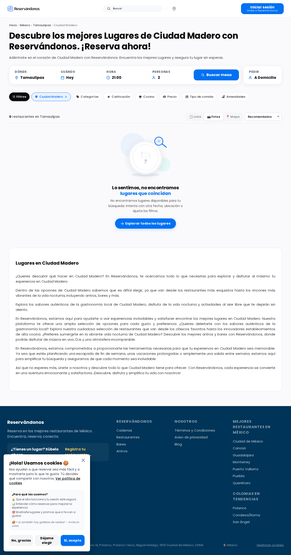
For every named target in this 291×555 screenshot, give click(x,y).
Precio (172, 97)
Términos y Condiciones (195, 430)
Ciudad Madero (51, 97)
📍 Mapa (233, 117)
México (25, 25)
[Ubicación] (174, 8)
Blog (178, 444)
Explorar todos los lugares (148, 223)
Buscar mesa (219, 74)
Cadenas (124, 430)
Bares (121, 444)
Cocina (148, 97)
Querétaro (242, 483)
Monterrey (241, 462)
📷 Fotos (213, 117)
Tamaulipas (42, 25)
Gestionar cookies (270, 545)
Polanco (239, 508)
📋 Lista (195, 117)
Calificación (121, 97)
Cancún (239, 448)
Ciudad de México (248, 441)
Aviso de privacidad (191, 437)
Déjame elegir (47, 540)
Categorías (89, 97)
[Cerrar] (83, 460)
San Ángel (241, 521)
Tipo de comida (201, 97)
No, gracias (21, 540)
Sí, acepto (72, 540)
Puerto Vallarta (245, 469)
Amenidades (235, 97)
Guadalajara (243, 455)
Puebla (238, 475)
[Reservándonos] (23, 8)
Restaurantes (128, 437)
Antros (122, 451)
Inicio (13, 25)
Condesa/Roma (246, 515)
